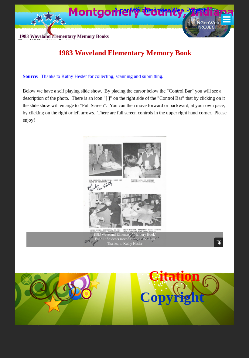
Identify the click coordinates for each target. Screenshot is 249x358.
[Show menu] (226, 19)
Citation (174, 276)
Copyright (172, 297)
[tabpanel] (125, 85)
